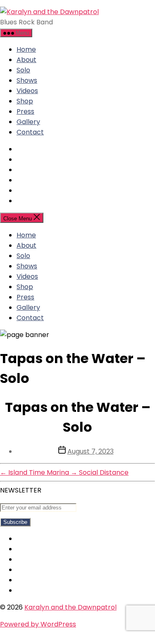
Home (26, 49)
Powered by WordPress (38, 624)
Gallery (28, 122)
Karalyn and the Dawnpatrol (70, 607)
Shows (27, 80)
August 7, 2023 (90, 451)
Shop (25, 101)
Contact (30, 132)
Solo (23, 70)
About (26, 60)
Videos (27, 91)
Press (25, 111)
